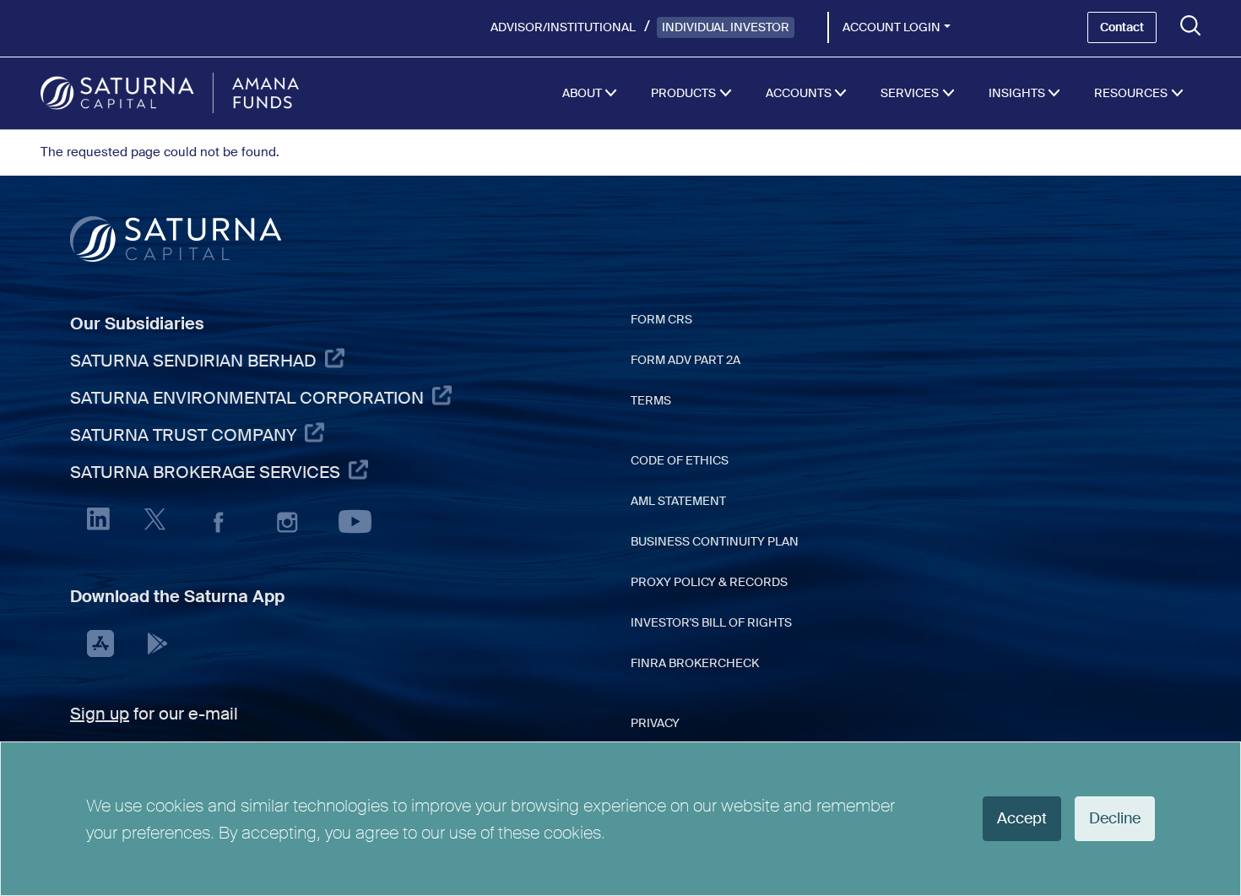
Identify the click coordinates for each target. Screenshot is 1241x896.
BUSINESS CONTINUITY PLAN (715, 541)
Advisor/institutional (563, 27)
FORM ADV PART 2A (685, 359)
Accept (1022, 818)
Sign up (99, 714)
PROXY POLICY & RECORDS (709, 581)
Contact (1122, 27)
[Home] (170, 93)
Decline (1115, 818)
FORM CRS (661, 319)
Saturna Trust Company (183, 435)
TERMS (651, 400)
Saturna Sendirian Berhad (193, 361)
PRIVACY (655, 722)
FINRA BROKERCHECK (695, 663)
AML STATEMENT (678, 500)
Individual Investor (725, 27)
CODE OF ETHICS (680, 460)
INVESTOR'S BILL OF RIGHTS (711, 622)
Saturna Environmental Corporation (247, 398)
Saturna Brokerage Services (205, 472)
